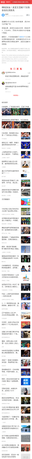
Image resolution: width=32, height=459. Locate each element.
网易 (3, 2)
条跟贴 (15, 95)
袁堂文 (21, 37)
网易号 (8, 2)
